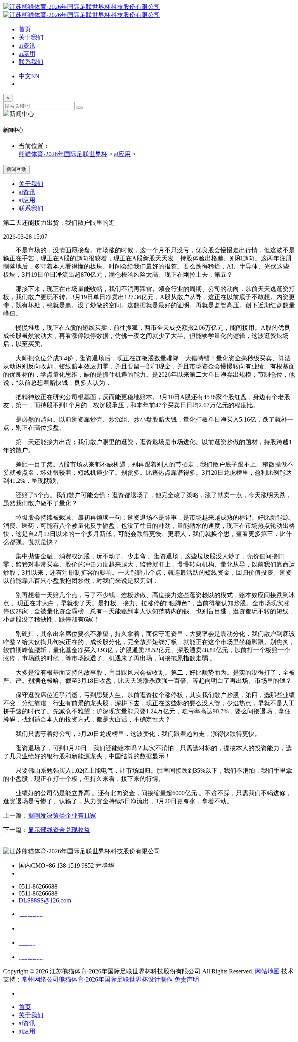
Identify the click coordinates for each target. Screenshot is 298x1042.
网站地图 (267, 971)
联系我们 (31, 62)
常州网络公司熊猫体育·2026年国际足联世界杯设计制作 (97, 979)
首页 (25, 29)
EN (35, 76)
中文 (25, 76)
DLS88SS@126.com (45, 900)
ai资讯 (27, 45)
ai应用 (27, 53)
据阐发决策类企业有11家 (62, 815)
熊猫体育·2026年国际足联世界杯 (63, 154)
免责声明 (186, 979)
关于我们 (31, 37)
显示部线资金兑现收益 (59, 830)
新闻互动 (16, 169)
